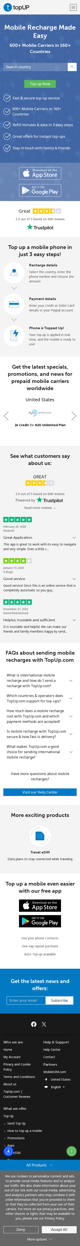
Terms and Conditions (19, 1077)
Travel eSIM (40, 852)
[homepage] (36, 7)
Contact (49, 1057)
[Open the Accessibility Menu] (8, 1151)
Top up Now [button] (40, 83)
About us (9, 1084)
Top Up (8, 1116)
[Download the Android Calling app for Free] (40, 190)
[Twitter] (45, 1024)
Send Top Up (16, 1123)
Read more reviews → (40, 508)
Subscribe (59, 1000)
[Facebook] (35, 1024)
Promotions (16, 1138)
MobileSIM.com (54, 1072)
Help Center (51, 1049)
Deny (20, 1229)
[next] (73, 416)
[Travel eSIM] (40, 836)
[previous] (6, 416)
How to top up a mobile (24, 1131)
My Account (12, 1057)
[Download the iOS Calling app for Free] (40, 173)
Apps (10, 1145)
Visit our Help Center (40, 792)
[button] (73, 7)
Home (7, 1049)
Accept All (59, 1229)
